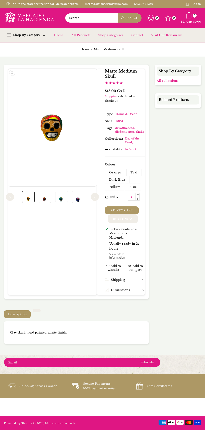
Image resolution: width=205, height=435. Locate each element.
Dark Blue (117, 179)
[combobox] (103, 18)
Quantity (111, 197)
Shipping (111, 96)
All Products (80, 35)
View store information (117, 255)
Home (58, 35)
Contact (137, 35)
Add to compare (136, 268)
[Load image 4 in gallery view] (78, 197)
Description (17, 314)
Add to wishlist (114, 268)
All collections (167, 81)
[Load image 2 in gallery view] (45, 197)
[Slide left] (10, 197)
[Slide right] (95, 197)
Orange (115, 172)
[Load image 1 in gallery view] (28, 197)
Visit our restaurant (166, 35)
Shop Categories (110, 35)
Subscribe (148, 362)
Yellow (114, 187)
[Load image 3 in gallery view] (61, 197)
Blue (133, 187)
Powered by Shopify (18, 423)
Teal (134, 172)
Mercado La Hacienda (60, 423)
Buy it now (123, 219)
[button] (23, 35)
